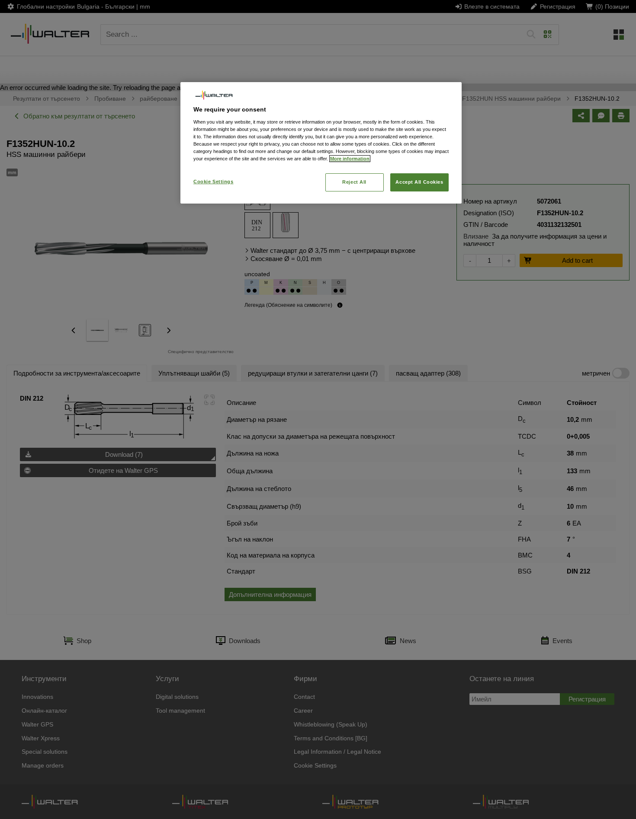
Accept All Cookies (419, 182)
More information (349, 158)
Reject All (354, 182)
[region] (321, 143)
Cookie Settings (213, 181)
